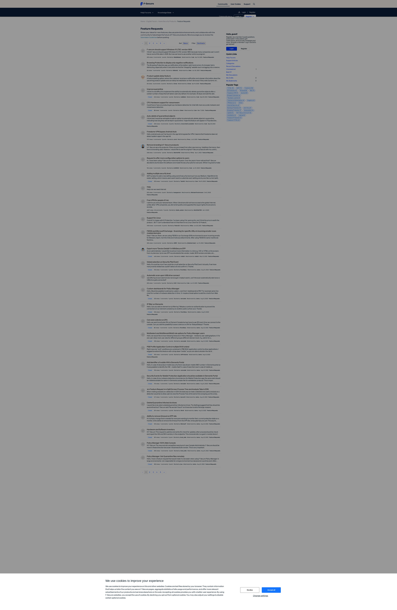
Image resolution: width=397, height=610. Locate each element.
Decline (250, 590)
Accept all (271, 590)
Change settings (260, 596)
